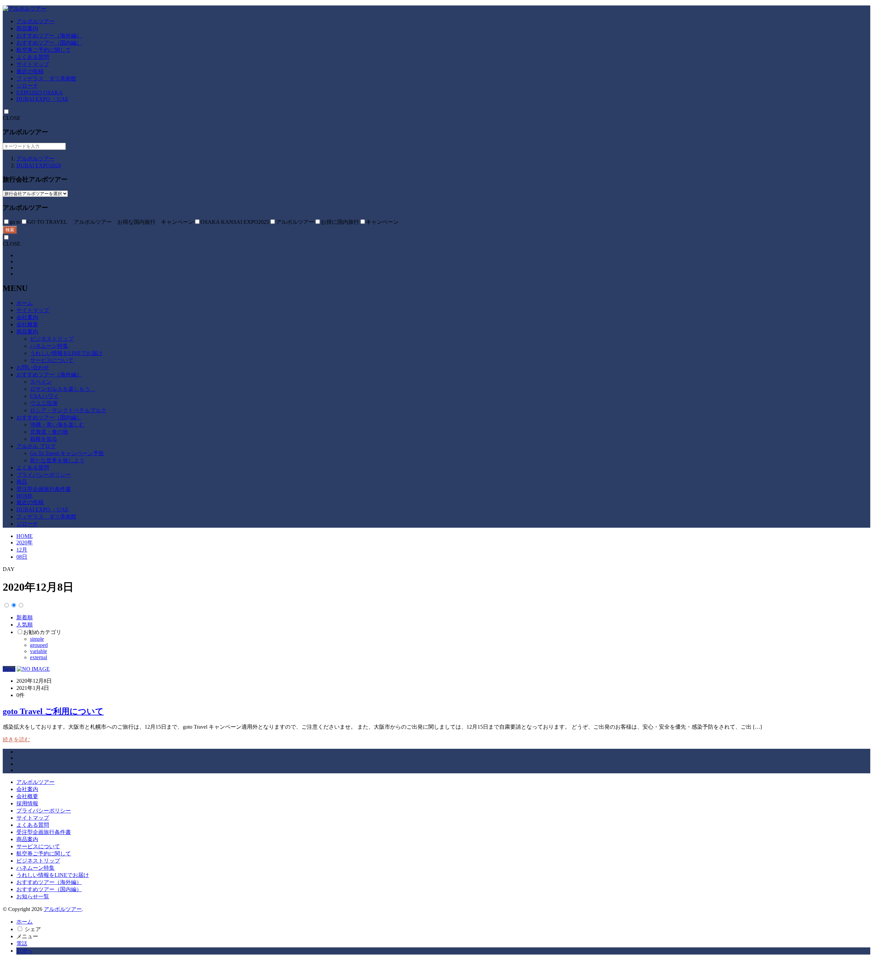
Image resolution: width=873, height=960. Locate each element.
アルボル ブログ (36, 446)
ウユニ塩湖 (43, 403)
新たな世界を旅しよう (57, 460)
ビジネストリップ (52, 339)
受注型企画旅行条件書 (43, 489)
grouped (39, 645)
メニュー (27, 936)
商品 (21, 482)
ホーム (24, 303)
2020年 (24, 542)
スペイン (41, 382)
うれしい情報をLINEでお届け (66, 353)
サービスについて (52, 360)
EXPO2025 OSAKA (39, 92)
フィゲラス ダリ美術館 (46, 78)
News (9, 669)
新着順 (24, 617)
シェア (33, 929)
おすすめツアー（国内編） (49, 43)
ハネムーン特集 (49, 346)
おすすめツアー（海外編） (49, 35)
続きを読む (16, 739)
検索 (9, 229)
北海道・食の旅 (49, 432)
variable (38, 651)
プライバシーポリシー (43, 475)
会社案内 (27, 317)
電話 (21, 943)
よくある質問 (32, 57)
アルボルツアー (35, 21)
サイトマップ (32, 64)
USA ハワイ (44, 396)
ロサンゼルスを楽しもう (62, 389)
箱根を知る (43, 439)
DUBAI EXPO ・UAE (42, 99)
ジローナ (27, 86)
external (38, 657)
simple (37, 639)
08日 (21, 557)
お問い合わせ (32, 367)
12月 (21, 550)
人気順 (24, 625)
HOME (24, 496)
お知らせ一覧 (32, 896)
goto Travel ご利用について (53, 711)
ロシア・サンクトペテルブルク (68, 410)
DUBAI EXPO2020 (38, 165)
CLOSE (11, 118)
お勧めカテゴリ (42, 632)
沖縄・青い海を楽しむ (57, 425)
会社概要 (27, 324)
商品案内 (27, 28)
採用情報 (27, 803)
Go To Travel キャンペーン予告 (67, 453)
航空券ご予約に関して (43, 50)
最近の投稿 (30, 71)
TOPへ (24, 951)
